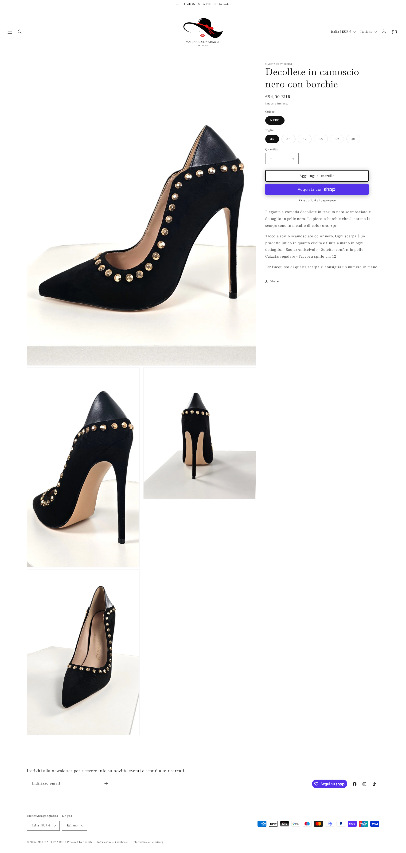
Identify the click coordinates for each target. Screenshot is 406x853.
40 (355, 140)
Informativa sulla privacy (148, 842)
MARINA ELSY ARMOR (52, 842)
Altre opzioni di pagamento (317, 201)
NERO (275, 121)
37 (307, 140)
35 (272, 139)
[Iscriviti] (106, 783)
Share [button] (274, 281)
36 (291, 140)
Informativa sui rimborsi (112, 842)
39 (339, 140)
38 (323, 140)
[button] (10, 32)
